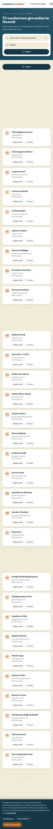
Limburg (21, 13)
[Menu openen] (51, 4)
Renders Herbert (20, 512)
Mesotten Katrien (20, 289)
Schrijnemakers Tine (22, 596)
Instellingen (8, 819)
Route (30, 142)
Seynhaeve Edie (19, 616)
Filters (28, 67)
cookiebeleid (11, 813)
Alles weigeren (23, 819)
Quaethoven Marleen (22, 492)
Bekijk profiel (17, 142)
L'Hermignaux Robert (22, 151)
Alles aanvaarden (12, 825)
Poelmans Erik (19, 453)
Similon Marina (19, 636)
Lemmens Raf (18, 171)
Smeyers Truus (19, 695)
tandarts (14, 3)
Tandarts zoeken (8, 13)
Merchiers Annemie (21, 270)
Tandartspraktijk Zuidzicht (25, 714)
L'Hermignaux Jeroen (22, 132)
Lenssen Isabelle (20, 191)
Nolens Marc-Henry (21, 394)
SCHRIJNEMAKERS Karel (25, 576)
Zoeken (28, 52)
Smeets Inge (18, 655)
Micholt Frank (18, 334)
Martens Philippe (20, 250)
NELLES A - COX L (20, 354)
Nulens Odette (19, 413)
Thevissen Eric (19, 734)
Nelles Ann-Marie (20, 374)
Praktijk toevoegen (38, 4)
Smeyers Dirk (18, 675)
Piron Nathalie (19, 433)
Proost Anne (18, 472)
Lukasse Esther (19, 230)
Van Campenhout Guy (22, 754)
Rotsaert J (17, 532)
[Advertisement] (26, 100)
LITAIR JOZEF (19, 211)
